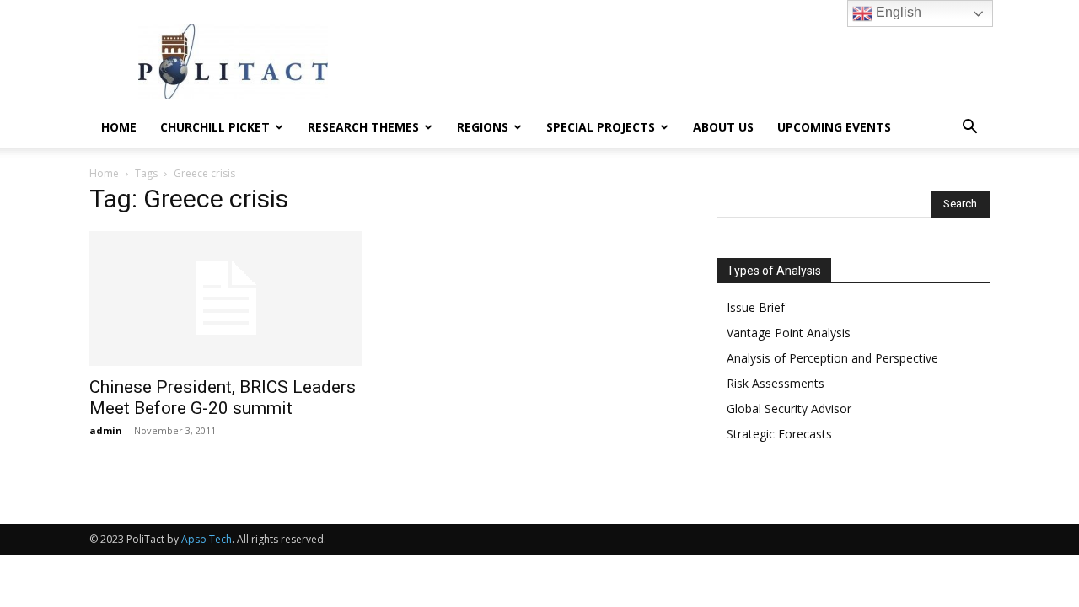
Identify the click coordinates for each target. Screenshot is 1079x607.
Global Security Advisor (789, 408)
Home (119, 127)
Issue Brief (756, 307)
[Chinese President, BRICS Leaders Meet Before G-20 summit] (225, 298)
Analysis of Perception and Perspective (832, 358)
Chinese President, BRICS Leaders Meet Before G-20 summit (222, 397)
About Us (723, 127)
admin (105, 430)
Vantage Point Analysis (789, 333)
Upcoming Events (834, 127)
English (896, 12)
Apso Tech (206, 539)
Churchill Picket (215, 127)
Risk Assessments (775, 383)
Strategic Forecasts (779, 434)
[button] (969, 129)
